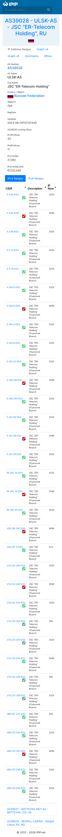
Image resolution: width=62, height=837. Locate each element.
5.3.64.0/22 (13, 194)
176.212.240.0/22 (16, 565)
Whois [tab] (48, 56)
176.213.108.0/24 (16, 676)
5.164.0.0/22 (13, 287)
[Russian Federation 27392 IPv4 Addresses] (31, 40)
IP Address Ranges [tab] (19, 49)
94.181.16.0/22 (15, 472)
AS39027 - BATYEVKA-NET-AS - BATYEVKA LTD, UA (27, 810)
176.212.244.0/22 (16, 602)
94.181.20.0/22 (15, 510)
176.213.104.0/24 (16, 621)
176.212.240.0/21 (16, 584)
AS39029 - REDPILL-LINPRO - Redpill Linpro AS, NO (30, 823)
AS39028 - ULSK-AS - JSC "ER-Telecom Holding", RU (31, 27)
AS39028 (14, 68)
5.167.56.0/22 (14, 417)
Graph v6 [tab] (13, 56)
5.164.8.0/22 (13, 343)
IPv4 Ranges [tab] (15, 178)
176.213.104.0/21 (16, 658)
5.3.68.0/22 (13, 231)
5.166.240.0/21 (15, 380)
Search (48, 9)
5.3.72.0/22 (13, 250)
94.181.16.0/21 (15, 491)
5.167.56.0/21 (14, 435)
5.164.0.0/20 (13, 305)
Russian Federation (28, 96)
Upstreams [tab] (32, 56)
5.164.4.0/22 (13, 324)
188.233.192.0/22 (16, 732)
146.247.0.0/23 (15, 547)
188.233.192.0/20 (16, 751)
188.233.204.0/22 (16, 788)
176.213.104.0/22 (16, 639)
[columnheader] (16, 187)
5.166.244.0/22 (15, 398)
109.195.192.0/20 (16, 528)
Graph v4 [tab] (42, 49)
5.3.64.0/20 (13, 213)
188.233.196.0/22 (16, 769)
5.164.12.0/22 (14, 361)
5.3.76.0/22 (13, 268)
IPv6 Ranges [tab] (36, 178)
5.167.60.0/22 (14, 454)
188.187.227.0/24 (16, 714)
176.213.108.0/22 (16, 695)
